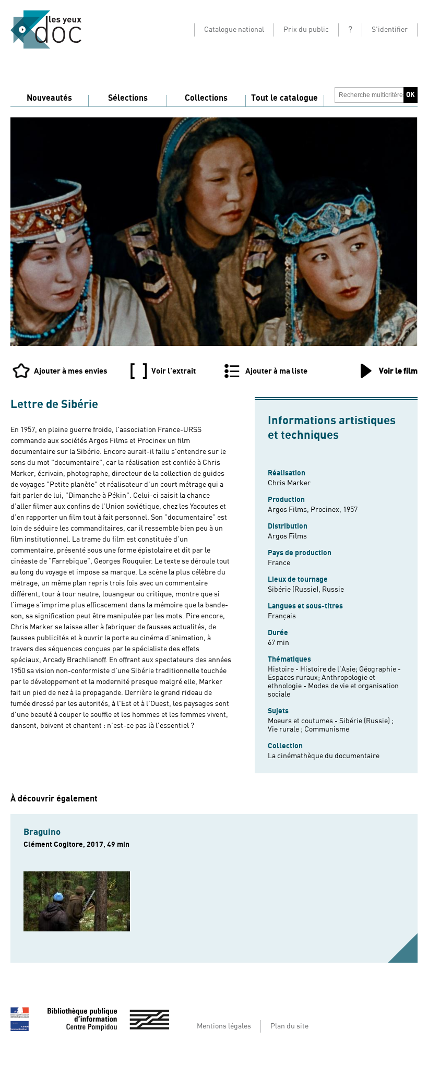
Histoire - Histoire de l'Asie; (313, 669)
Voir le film (398, 371)
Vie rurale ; (286, 729)
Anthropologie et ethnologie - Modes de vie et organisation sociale (333, 686)
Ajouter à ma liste (276, 371)
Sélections (128, 98)
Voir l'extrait (173, 371)
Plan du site (289, 1026)
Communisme (326, 729)
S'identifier (390, 29)
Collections (206, 98)
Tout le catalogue (284, 98)
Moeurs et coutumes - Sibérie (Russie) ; (331, 721)
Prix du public (306, 29)
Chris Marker (289, 483)
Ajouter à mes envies (71, 371)
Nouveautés (49, 98)
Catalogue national (234, 29)
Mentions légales (224, 1026)
